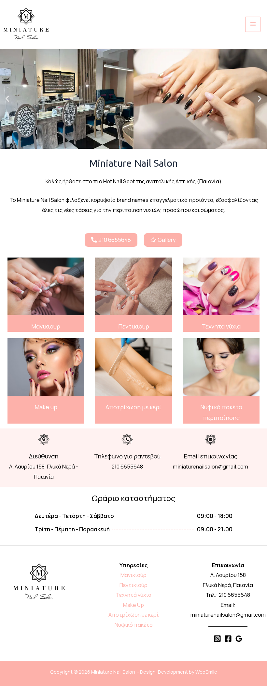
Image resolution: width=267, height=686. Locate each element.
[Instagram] (217, 638)
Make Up (133, 605)
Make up (46, 407)
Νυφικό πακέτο (134, 624)
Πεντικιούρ (133, 326)
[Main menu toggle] (252, 24)
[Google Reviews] (239, 638)
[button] (7, 99)
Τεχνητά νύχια (221, 326)
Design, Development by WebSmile (178, 671)
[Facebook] (228, 638)
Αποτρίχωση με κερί (133, 407)
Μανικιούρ (45, 326)
